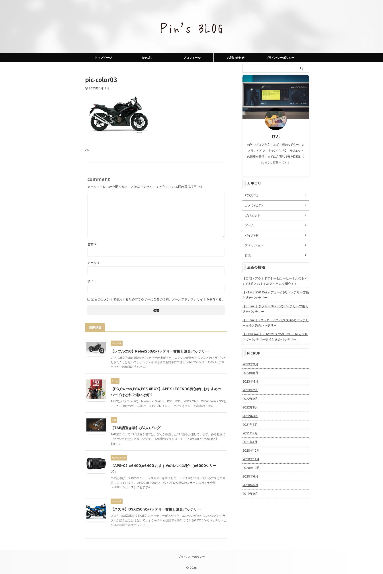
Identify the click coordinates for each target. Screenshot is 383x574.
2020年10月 (251, 468)
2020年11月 (250, 459)
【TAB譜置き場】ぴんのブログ (135, 428)
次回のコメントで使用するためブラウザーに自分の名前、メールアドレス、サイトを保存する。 (158, 299)
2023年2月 (250, 390)
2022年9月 (250, 399)
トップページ (103, 57)
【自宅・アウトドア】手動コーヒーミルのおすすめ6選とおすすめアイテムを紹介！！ (275, 280)
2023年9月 (250, 364)
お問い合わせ (235, 57)
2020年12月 (251, 450)
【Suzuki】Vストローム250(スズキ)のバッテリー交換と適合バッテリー (275, 322)
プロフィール (192, 57)
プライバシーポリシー (280, 57)
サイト (92, 281)
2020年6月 (250, 476)
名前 (91, 244)
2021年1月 (249, 442)
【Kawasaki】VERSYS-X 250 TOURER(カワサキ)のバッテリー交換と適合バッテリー (275, 336)
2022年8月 (250, 407)
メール (93, 262)
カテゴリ (147, 57)
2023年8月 (250, 373)
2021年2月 (250, 433)
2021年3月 (250, 424)
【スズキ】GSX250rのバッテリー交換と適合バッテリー (156, 509)
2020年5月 (250, 485)
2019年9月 (250, 493)
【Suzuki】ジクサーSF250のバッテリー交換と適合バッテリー (275, 308)
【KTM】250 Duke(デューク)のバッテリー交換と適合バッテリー (275, 294)
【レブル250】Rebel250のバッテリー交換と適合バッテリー (160, 351)
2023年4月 (250, 381)
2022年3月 (250, 416)
